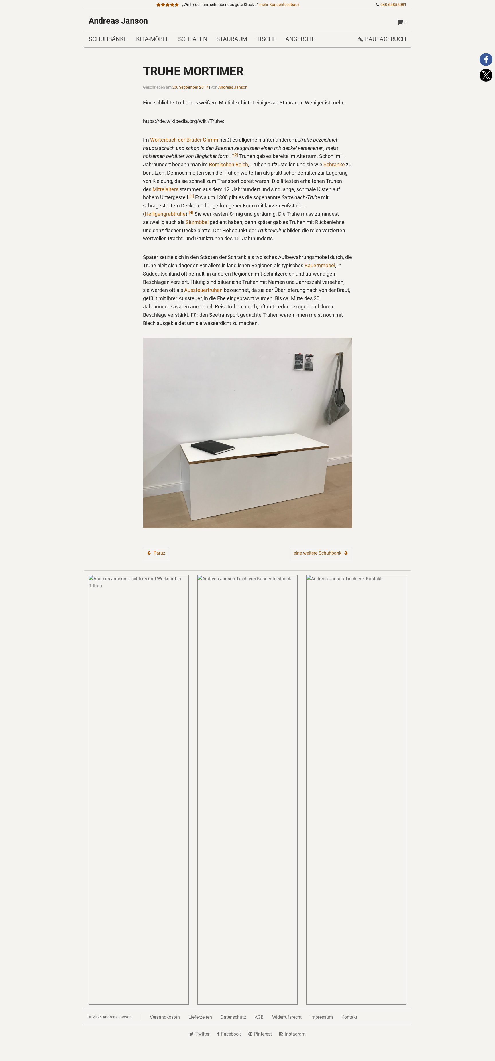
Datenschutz (233, 1017)
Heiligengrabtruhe (165, 214)
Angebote (300, 39)
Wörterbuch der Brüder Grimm (184, 140)
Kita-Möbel (152, 39)
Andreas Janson (118, 21)
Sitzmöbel (197, 222)
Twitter (202, 1034)
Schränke (334, 164)
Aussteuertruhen (203, 290)
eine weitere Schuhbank (317, 553)
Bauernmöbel (320, 265)
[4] (191, 212)
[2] (235, 155)
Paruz (159, 553)
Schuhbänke (108, 39)
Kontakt (349, 1017)
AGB (259, 1017)
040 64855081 (393, 4)
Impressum (321, 1017)
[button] (486, 59)
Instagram (295, 1034)
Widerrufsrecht (287, 1017)
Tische (266, 39)
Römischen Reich (228, 164)
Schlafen (192, 39)
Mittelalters (165, 189)
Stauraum (231, 39)
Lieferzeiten (200, 1017)
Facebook (231, 1034)
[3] (191, 196)
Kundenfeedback (279, 4)
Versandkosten (165, 1017)
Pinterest (263, 1034)
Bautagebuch (385, 39)
